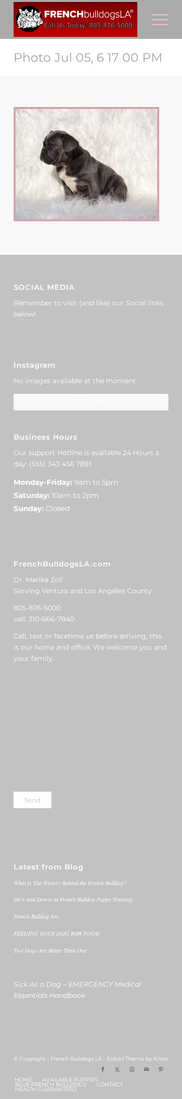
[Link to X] (117, 1069)
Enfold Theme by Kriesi (137, 1058)
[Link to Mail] (146, 1069)
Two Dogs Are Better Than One (50, 950)
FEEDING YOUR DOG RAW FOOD (57, 933)
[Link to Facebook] (103, 1069)
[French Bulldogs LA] (75, 19)
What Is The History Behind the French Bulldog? (70, 882)
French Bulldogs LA (76, 1058)
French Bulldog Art (36, 916)
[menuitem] (155, 19)
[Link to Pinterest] (161, 1069)
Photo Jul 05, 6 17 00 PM (88, 57)
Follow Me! (91, 402)
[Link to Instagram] (132, 1069)
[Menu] (155, 19)
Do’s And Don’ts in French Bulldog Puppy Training (73, 899)
